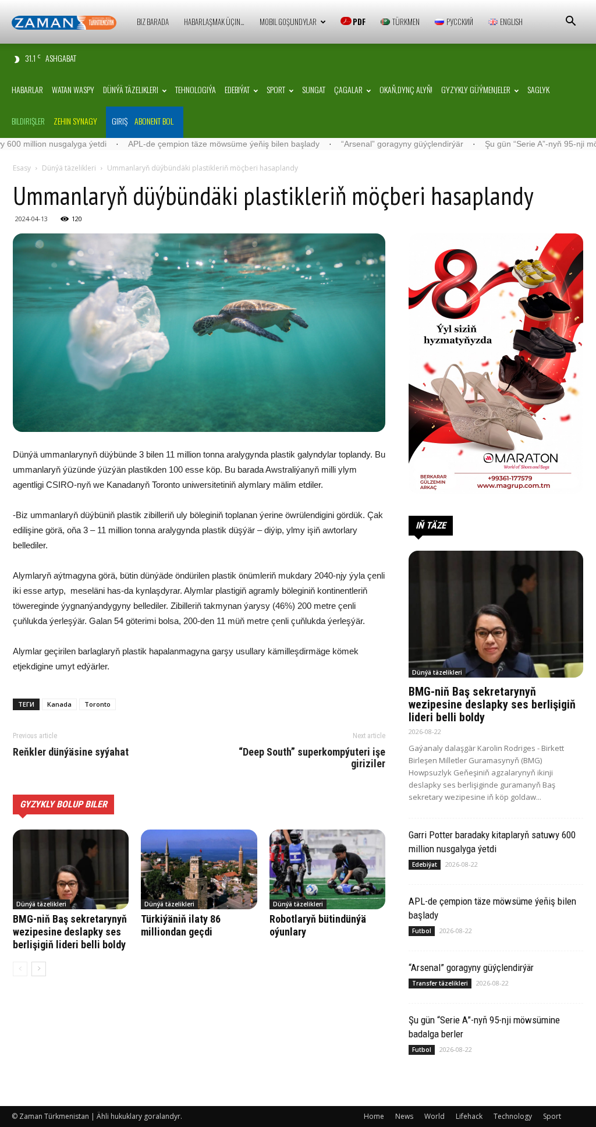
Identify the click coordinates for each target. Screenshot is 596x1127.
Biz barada (153, 21)
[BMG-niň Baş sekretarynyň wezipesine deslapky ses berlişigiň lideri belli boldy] (71, 869)
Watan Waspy (73, 89)
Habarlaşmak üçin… (214, 21)
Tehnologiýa (195, 89)
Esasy (22, 168)
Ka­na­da (59, 704)
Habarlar (27, 89)
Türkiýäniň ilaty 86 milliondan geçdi (181, 925)
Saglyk (538, 89)
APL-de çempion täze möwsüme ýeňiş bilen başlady (167, 143)
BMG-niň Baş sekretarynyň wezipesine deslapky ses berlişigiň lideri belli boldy (70, 932)
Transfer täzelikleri (440, 983)
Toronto (97, 704)
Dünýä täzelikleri (130, 89)
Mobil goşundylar (288, 21)
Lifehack (469, 1116)
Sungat (313, 89)
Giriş (119, 121)
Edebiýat (237, 89)
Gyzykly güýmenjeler (475, 89)
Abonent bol (153, 121)
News (404, 1116)
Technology (513, 1116)
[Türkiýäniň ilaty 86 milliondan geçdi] (199, 869)
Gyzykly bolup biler (63, 804)
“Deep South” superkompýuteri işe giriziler (312, 758)
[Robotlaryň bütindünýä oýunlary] (327, 869)
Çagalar (348, 89)
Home (374, 1116)
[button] (570, 22)
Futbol (421, 931)
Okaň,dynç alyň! (405, 89)
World (434, 1116)
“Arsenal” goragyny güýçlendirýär (346, 143)
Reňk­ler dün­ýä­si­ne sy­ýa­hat (71, 752)
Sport (276, 89)
